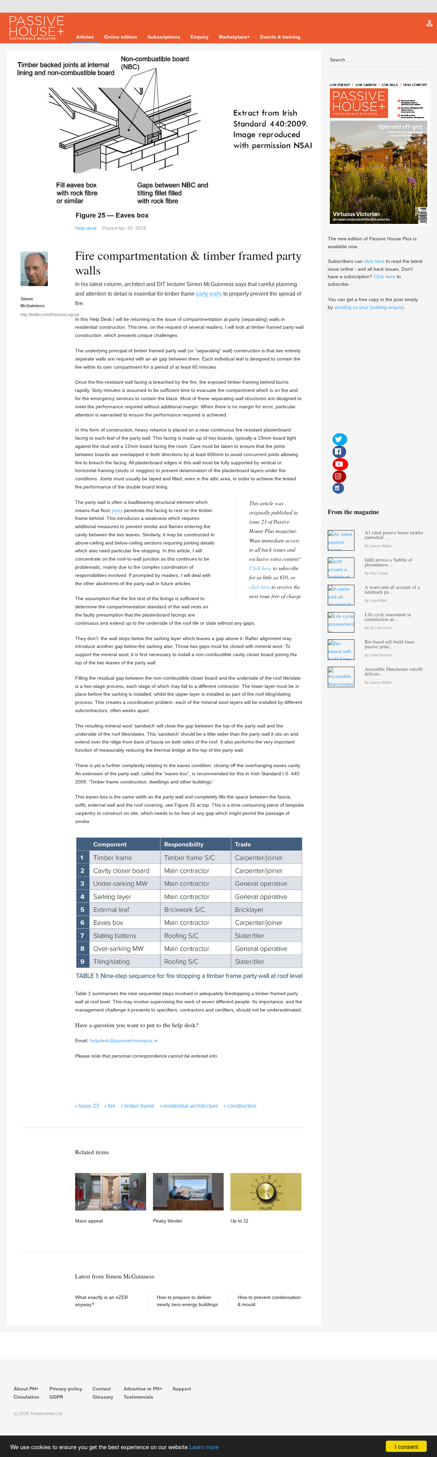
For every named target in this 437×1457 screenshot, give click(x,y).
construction (241, 1106)
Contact (102, 1388)
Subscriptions (163, 37)
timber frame (139, 1106)
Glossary (103, 1397)
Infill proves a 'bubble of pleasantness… (388, 562)
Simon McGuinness (32, 302)
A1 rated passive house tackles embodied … (394, 534)
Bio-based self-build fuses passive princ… (389, 644)
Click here (260, 567)
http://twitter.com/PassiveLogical (34, 314)
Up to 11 (239, 1220)
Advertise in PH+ (143, 1388)
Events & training (280, 37)
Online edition (120, 37)
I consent (406, 1446)
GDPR (56, 1397)
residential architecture (190, 1106)
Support (181, 1388)
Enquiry (200, 37)
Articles (85, 37)
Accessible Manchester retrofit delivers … (394, 671)
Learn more (203, 1446)
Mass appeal (89, 1220)
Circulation (26, 1397)
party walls (209, 294)
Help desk (86, 228)
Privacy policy (66, 1388)
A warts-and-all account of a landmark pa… (392, 589)
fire (111, 1106)
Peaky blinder (167, 1220)
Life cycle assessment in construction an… (388, 616)
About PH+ (26, 1388)
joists (117, 510)
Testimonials (138, 1397)
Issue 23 (89, 1106)
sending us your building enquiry (369, 307)
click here (259, 586)
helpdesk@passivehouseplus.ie (124, 1040)
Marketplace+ (234, 37)
